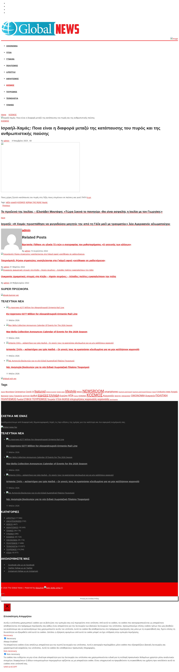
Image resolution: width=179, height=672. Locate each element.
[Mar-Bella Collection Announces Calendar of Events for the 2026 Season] (39, 325)
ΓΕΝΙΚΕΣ (10, 105)
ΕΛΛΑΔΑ (54, 395)
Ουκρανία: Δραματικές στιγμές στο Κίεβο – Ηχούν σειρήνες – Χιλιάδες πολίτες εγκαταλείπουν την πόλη (58, 276)
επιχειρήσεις (77, 399)
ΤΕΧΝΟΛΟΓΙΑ (12, 98)
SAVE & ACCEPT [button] (10, 666)
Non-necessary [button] (10, 651)
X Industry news (163, 391)
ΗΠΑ (70, 395)
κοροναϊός (91, 399)
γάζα (8, 202)
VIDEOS (9, 524)
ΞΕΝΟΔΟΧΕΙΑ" (126, 396)
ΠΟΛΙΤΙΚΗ (161, 395)
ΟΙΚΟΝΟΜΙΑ (12, 46)
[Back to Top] (2, 594)
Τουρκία (51, 399)
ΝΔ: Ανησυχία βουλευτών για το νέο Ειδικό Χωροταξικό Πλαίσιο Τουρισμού (47, 367)
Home (3, 114)
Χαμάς (45, 202)
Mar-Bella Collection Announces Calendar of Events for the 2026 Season (46, 331)
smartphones (111, 391)
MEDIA (79, 392)
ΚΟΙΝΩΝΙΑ (82, 396)
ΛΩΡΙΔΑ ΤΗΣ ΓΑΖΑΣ (34, 202)
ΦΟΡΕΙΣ (65, 399)
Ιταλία (76, 396)
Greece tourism (51, 392)
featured (40, 391)
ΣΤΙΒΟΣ (28, 399)
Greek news (61, 392)
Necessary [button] (8, 635)
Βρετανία (4, 396)
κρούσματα (114, 399)
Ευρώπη (64, 395)
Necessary (11, 638)
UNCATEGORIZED (13, 521)
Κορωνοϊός (108, 395)
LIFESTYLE (10, 72)
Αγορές (174, 391)
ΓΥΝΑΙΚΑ (10, 59)
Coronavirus (20, 392)
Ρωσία (20, 399)
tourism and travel (125, 392)
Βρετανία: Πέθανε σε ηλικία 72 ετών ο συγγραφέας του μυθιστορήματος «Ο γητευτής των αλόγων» (76, 244)
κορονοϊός (103, 399)
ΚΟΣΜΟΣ (10, 85)
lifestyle (70, 391)
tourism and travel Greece (142, 392)
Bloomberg (10, 392)
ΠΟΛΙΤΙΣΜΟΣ (12, 65)
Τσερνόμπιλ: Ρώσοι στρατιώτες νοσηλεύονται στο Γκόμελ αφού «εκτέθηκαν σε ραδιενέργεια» (53, 260)
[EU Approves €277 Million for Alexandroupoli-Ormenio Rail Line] (35, 307)
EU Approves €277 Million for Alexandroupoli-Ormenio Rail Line (41, 314)
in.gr (89, 197)
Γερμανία (18, 395)
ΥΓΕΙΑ (9, 52)
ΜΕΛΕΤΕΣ (118, 396)
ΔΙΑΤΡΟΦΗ (26, 396)
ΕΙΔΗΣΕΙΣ (43, 395)
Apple (3, 392)
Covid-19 (30, 391)
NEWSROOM (93, 390)
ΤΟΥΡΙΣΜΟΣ (11, 91)
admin (6, 140)
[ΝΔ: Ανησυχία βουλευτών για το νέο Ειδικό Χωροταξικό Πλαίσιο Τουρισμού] (40, 360)
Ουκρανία (150, 395)
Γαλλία (11, 396)
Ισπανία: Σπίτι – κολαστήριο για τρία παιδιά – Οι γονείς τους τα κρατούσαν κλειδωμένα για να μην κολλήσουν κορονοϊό (72, 349)
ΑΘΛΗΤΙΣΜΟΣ (12, 78)
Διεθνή (33, 395)
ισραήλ (14, 202)
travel (154, 392)
